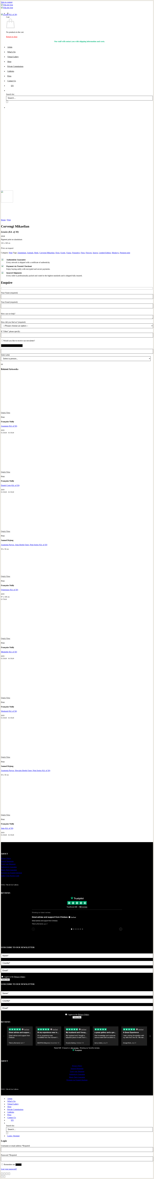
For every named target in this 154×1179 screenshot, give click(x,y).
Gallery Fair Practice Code (10, 876)
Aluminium (21, 253)
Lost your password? (9, 1169)
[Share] (7, 1173)
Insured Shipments (7, 861)
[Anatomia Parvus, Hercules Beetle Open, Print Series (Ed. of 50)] (19, 754)
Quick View (5, 413)
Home (3, 220)
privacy (4, 974)
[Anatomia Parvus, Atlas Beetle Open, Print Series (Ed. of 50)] (19, 529)
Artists (9, 1099)
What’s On (11, 1101)
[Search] (7, 1123)
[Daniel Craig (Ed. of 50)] (37, 469)
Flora (83, 253)
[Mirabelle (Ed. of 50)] (19, 636)
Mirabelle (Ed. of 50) (9, 652)
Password (9, 1155)
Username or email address (15, 1146)
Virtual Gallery (13, 1104)
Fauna (68, 253)
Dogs (57, 253)
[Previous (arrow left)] (2, 1176)
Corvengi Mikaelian (47, 253)
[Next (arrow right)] (4, 1176)
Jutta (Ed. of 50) (7, 828)
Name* (3, 952)
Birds (36, 253)
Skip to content (6, 2)
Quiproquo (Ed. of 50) (9, 590)
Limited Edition (105, 253)
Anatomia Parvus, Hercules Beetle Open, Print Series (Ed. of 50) (25, 771)
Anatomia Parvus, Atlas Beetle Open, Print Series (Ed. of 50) (24, 545)
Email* (3, 967)
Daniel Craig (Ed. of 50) (10, 485)
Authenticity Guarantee (9, 867)
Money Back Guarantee (9, 870)
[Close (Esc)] (9, 1173)
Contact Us (11, 1118)
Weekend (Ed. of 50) (9, 711)
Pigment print (125, 253)
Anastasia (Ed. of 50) (9, 426)
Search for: (10, 1126)
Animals (30, 253)
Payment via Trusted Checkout (11, 873)
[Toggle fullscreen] (4, 1173)
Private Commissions (15, 1109)
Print (9, 220)
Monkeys (115, 253)
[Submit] (7, 1133)
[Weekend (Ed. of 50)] (19, 695)
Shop (9, 1107)
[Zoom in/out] (2, 1173)
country (4, 959)
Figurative (76, 253)
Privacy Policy (6, 858)
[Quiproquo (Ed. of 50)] (19, 574)
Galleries (10, 1112)
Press (9, 1115)
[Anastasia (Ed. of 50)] (37, 410)
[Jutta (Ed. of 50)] (19, 812)
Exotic (63, 253)
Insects (95, 253)
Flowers (89, 253)
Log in (18, 1164)
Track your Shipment (8, 864)
